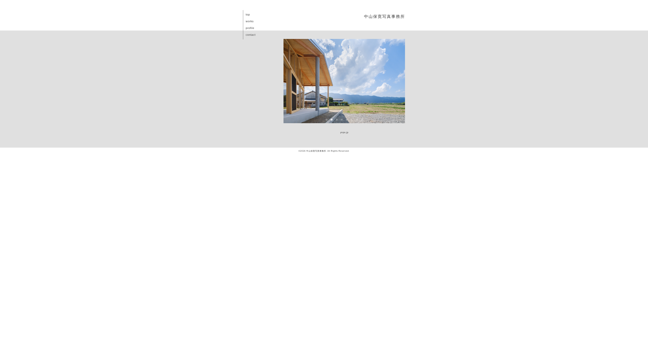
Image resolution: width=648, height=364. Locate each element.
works (250, 21)
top (248, 14)
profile (250, 28)
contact (250, 34)
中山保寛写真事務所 (384, 16)
